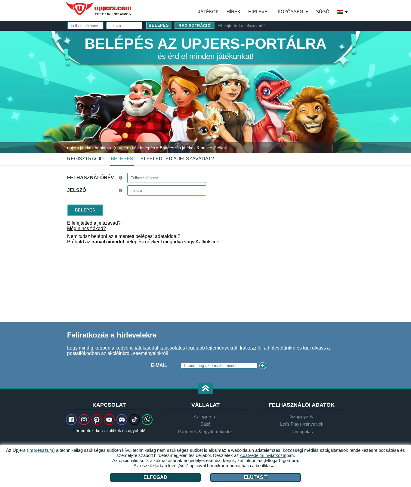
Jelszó (76, 190)
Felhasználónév (90, 177)
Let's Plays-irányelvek (301, 424)
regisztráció (194, 25)
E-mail (159, 365)
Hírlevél (259, 11)
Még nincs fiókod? (86, 228)
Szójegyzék (301, 416)
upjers (99, 8)
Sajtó (205, 424)
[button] (205, 389)
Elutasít (255, 477)
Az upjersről (205, 416)
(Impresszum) (41, 450)
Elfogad (155, 477)
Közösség (290, 11)
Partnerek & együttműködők (205, 431)
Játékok (208, 11)
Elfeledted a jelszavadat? (177, 158)
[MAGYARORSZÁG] (342, 12)
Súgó (322, 11)
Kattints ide (207, 241)
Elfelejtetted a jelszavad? (241, 25)
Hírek (233, 11)
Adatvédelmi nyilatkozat (263, 455)
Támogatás (302, 431)
